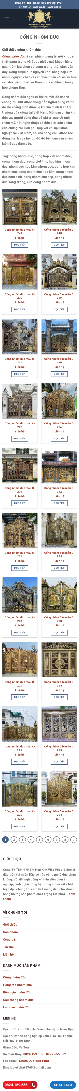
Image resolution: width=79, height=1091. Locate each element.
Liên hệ (20, 237)
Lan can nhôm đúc (16, 1007)
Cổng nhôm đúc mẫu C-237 (20, 360)
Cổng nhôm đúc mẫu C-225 (20, 425)
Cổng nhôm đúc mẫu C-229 (20, 683)
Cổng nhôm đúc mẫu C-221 (59, 813)
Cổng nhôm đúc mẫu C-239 (20, 296)
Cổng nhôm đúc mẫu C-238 (59, 296)
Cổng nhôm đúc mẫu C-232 (59, 489)
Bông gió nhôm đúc (17, 992)
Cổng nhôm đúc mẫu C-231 (20, 619)
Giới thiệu (10, 924)
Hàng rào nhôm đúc (17, 985)
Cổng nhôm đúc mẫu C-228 (59, 554)
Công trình (10, 939)
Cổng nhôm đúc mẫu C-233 (20, 489)
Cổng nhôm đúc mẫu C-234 (59, 425)
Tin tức (8, 947)
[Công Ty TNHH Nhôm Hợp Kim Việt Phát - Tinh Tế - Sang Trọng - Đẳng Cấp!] (39, 18)
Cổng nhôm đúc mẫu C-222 (20, 813)
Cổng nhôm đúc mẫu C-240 (59, 231)
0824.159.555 (33, 1054)
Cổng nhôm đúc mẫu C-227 (20, 748)
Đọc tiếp (19, 244)
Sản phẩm (10, 932)
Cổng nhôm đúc (14, 977)
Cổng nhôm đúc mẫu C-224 (20, 554)
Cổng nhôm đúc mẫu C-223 (59, 748)
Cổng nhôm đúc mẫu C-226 (59, 683)
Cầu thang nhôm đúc (18, 1000)
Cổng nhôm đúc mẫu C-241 (20, 231)
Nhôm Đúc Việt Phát (34, 1061)
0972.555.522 (56, 1054)
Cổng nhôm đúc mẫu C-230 (59, 619)
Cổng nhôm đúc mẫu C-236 (59, 360)
